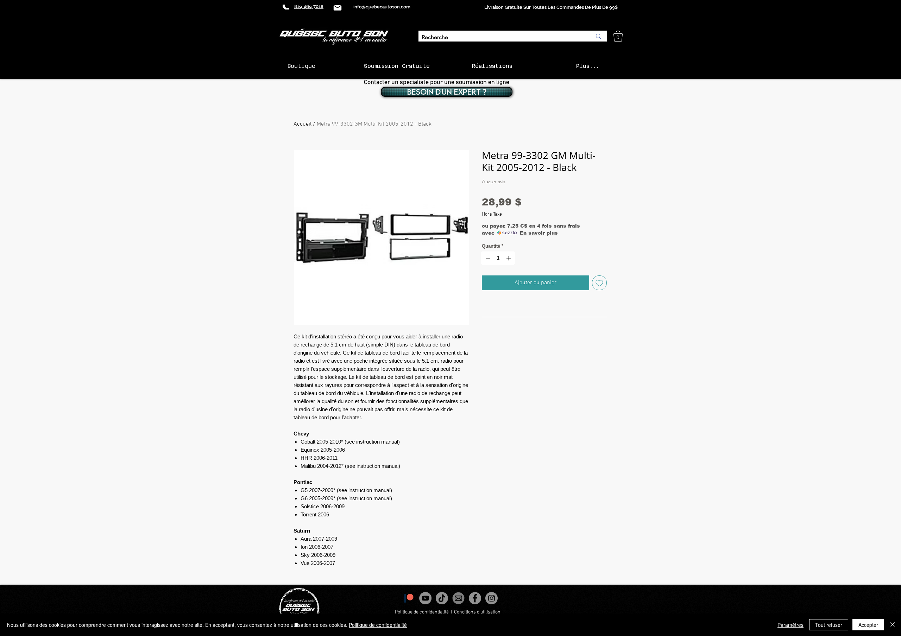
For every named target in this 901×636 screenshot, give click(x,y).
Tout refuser (828, 624)
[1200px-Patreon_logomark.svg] (409, 598)
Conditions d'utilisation (478, 612)
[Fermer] (892, 624)
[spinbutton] (498, 258)
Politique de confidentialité (422, 612)
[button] (618, 36)
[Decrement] (487, 258)
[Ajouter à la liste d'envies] (599, 282)
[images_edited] (458, 598)
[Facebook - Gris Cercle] (475, 598)
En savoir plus (539, 233)
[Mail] (337, 8)
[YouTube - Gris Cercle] (425, 598)
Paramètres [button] (790, 624)
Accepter (868, 624)
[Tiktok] (442, 598)
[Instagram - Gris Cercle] (491, 598)
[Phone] (286, 7)
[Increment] (509, 258)
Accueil (302, 124)
